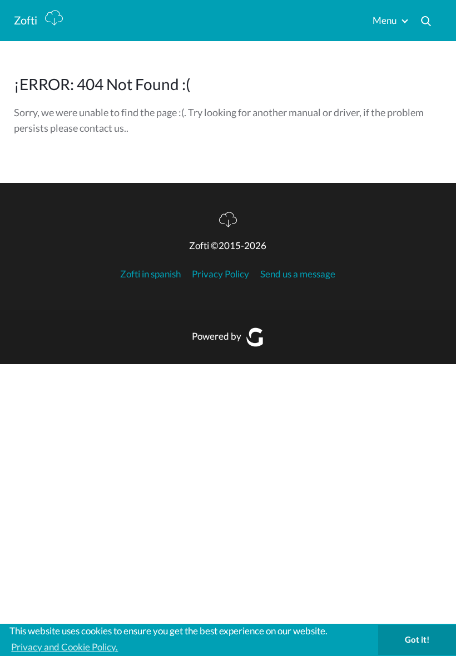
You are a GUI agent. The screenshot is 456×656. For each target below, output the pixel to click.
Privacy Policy (220, 274)
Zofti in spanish (150, 274)
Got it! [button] (417, 639)
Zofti (26, 20)
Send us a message (297, 274)
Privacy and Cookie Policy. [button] (64, 647)
